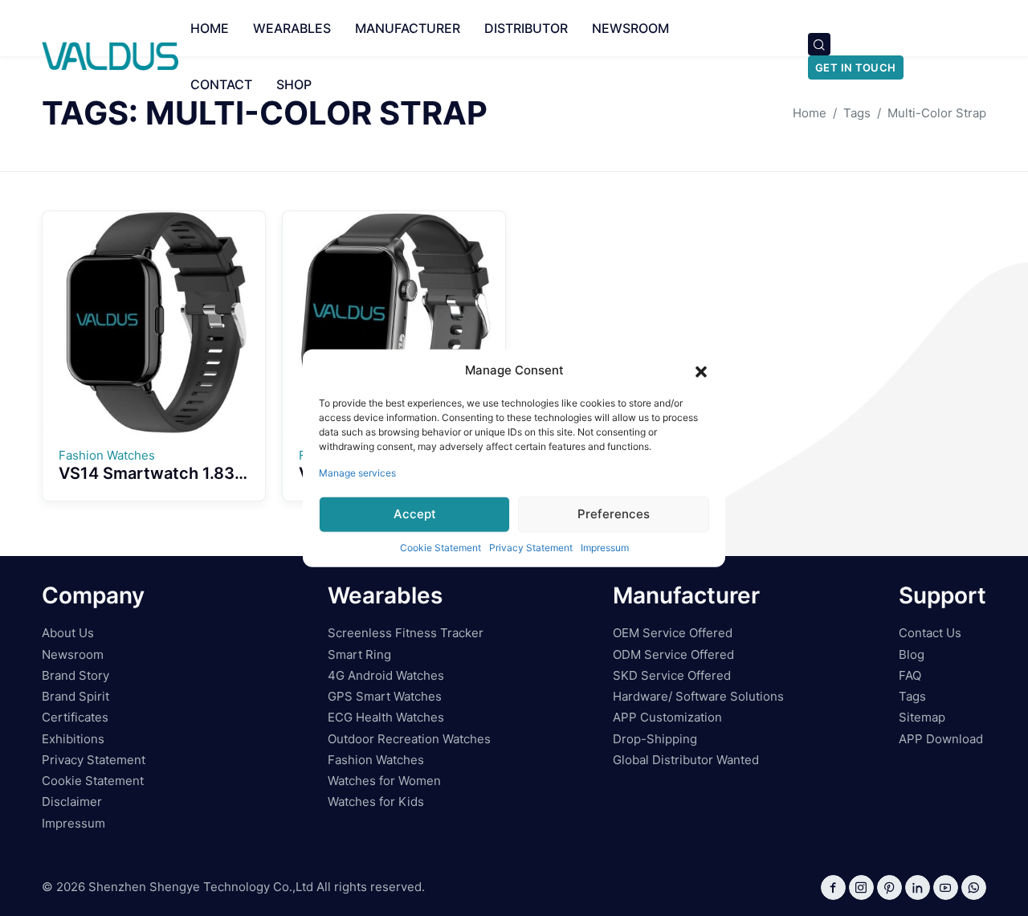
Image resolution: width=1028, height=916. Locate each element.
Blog (911, 654)
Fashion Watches (376, 759)
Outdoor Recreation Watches (409, 738)
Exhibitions (73, 738)
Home (209, 28)
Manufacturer (407, 28)
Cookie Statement (440, 547)
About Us (68, 632)
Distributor (526, 28)
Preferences (613, 513)
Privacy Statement (531, 547)
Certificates (75, 717)
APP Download (941, 738)
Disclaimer (72, 801)
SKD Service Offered (672, 675)
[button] (701, 370)
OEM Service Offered (672, 632)
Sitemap (922, 717)
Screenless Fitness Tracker (405, 632)
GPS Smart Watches (385, 696)
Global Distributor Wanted (686, 759)
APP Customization (667, 717)
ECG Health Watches (386, 717)
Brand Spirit (75, 696)
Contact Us (930, 632)
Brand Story (75, 675)
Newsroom (630, 28)
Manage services (357, 472)
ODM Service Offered (673, 654)
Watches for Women (384, 780)
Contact (221, 84)
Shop (294, 84)
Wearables (292, 28)
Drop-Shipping (655, 738)
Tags (912, 696)
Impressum (605, 547)
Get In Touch (855, 67)
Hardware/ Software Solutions (698, 696)
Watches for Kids (376, 801)
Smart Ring (359, 654)
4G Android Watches (386, 675)
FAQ (910, 675)
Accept (415, 513)
